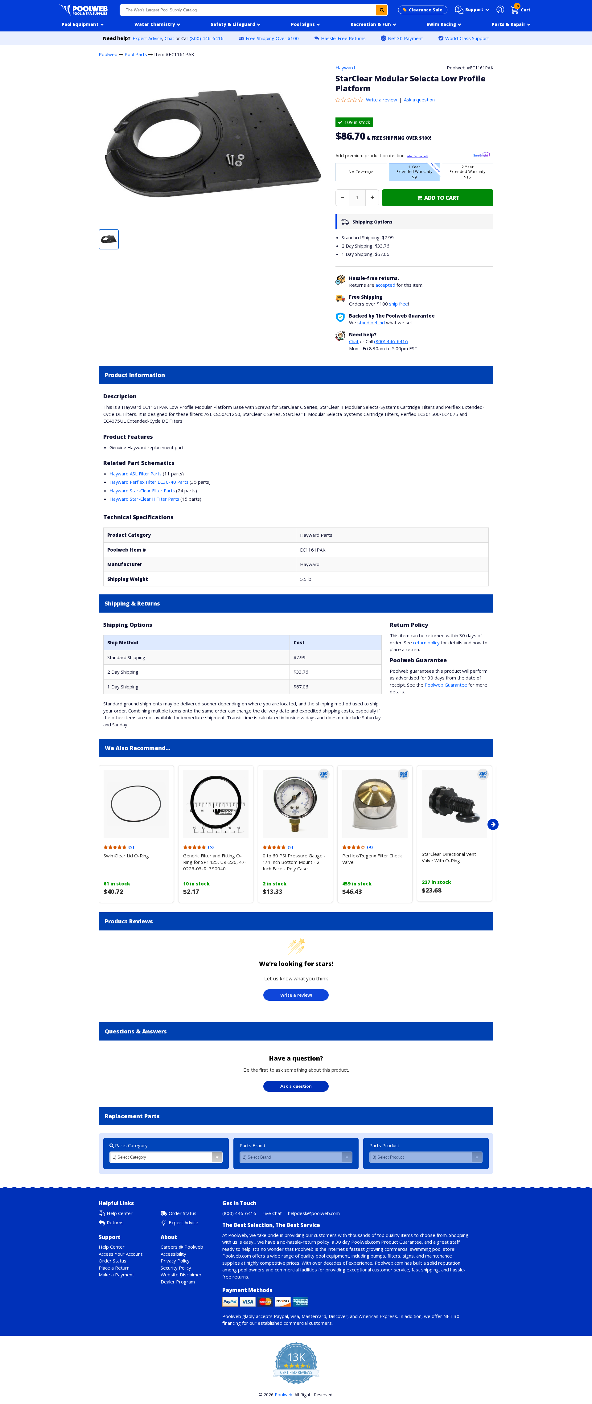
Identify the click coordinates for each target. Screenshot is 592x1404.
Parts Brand (252, 1145)
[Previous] (97, 824)
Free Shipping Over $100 (272, 38)
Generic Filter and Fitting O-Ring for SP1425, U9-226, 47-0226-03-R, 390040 (214, 862)
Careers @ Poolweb (182, 1247)
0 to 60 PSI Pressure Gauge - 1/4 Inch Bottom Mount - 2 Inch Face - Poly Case (294, 862)
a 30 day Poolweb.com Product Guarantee (377, 1242)
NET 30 (451, 1316)
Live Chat (272, 1213)
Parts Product (384, 1145)
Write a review (381, 99)
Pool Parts (136, 54)
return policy (426, 642)
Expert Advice (147, 38)
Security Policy (176, 1268)
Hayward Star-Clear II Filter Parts (144, 499)
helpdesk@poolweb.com (314, 1213)
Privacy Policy (175, 1261)
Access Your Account (120, 1254)
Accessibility (173, 1254)
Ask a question (419, 99)
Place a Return (114, 1268)
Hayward (345, 67)
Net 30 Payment (405, 38)
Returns (115, 1222)
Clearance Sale (425, 10)
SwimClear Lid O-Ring (126, 855)
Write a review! (296, 995)
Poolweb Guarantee (446, 685)
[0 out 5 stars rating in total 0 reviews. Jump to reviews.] (350, 99)
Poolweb (108, 54)
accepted (385, 285)
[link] (437, 197)
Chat (169, 38)
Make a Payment (116, 1274)
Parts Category (131, 1145)
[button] (472, 10)
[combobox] (254, 10)
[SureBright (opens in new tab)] (481, 155)
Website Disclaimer (181, 1274)
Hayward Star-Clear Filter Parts (142, 490)
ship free (398, 304)
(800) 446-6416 (207, 38)
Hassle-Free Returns (343, 38)
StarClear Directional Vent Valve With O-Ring (449, 857)
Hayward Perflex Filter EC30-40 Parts (148, 482)
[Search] (381, 10)
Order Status (182, 1213)
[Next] (493, 824)
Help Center (120, 1213)
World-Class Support (467, 38)
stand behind (371, 322)
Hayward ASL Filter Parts (135, 473)
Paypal (281, 1316)
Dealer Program (178, 1282)
